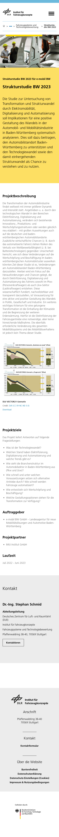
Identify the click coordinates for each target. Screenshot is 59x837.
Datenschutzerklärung (30, 773)
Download (7, 409)
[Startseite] (4, 26)
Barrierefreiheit (29, 769)
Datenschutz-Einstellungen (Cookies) (29, 777)
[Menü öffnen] (51, 12)
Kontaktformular (29, 745)
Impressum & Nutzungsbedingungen (29, 782)
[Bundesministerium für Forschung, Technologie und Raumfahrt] (29, 822)
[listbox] (10, 26)
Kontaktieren (13, 642)
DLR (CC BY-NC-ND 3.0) (19, 405)
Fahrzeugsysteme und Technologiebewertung (27, 26)
